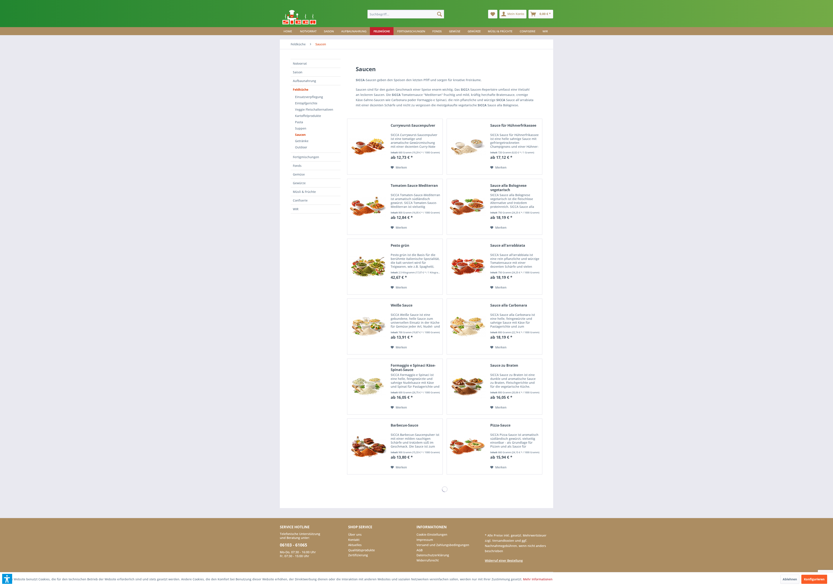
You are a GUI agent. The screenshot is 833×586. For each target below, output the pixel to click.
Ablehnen (790, 579)
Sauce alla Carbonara (508, 305)
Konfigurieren (814, 579)
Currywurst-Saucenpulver (413, 125)
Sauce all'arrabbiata (507, 245)
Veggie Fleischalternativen (314, 109)
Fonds (297, 166)
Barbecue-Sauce (404, 425)
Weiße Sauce (401, 305)
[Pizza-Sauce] (467, 446)
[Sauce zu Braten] (467, 386)
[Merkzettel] (492, 14)
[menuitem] (405, 14)
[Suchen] (439, 14)
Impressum (424, 540)
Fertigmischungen (306, 157)
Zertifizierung (358, 555)
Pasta (299, 122)
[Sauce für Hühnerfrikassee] (467, 146)
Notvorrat (300, 63)
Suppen (300, 128)
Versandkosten (503, 540)
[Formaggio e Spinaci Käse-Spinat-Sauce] (367, 386)
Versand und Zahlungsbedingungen (442, 545)
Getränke (301, 141)
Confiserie (300, 200)
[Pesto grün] (367, 266)
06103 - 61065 (293, 545)
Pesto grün (400, 245)
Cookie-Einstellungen (431, 534)
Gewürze (299, 183)
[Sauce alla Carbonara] (467, 326)
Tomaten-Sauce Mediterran (414, 185)
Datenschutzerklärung (432, 555)
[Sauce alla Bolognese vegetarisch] (467, 206)
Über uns (355, 534)
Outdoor (301, 147)
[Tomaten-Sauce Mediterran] (367, 206)
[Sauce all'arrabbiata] (467, 266)
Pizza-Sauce (500, 425)
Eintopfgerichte (306, 103)
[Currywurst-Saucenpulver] (367, 146)
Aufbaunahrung (304, 81)
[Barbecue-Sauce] (367, 446)
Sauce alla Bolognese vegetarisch (508, 187)
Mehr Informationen (538, 579)
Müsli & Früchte (304, 192)
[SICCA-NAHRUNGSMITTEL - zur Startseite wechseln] (299, 17)
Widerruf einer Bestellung (504, 560)
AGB (419, 550)
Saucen (300, 135)
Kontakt (353, 540)
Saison (297, 72)
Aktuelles (355, 545)
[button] (7, 579)
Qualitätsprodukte (361, 550)
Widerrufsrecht (427, 560)
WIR (295, 209)
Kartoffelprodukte (308, 116)
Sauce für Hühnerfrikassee (513, 125)
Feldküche (300, 89)
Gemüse (299, 174)
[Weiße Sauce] (367, 326)
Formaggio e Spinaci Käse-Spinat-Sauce (413, 367)
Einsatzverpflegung (309, 97)
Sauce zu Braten (504, 365)
